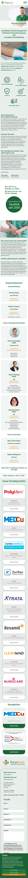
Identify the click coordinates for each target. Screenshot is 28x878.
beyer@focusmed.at (14, 300)
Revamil (14, 636)
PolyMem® (14, 500)
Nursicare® (14, 689)
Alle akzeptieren (10, 874)
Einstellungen (10, 870)
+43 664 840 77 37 (14, 446)
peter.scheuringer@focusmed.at (14, 350)
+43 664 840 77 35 (14, 312)
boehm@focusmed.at (14, 417)
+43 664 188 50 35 (14, 380)
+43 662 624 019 (14, 460)
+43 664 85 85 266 (14, 348)
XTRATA (14, 607)
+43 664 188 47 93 (14, 416)
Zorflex (14, 581)
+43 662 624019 (7, 774)
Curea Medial (14, 554)
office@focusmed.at (14, 462)
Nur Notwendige (10, 872)
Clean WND (14, 662)
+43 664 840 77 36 (14, 298)
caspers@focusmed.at (14, 314)
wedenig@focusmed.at (14, 382)
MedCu (14, 528)
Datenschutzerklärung (9, 867)
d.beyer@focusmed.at (14, 448)
